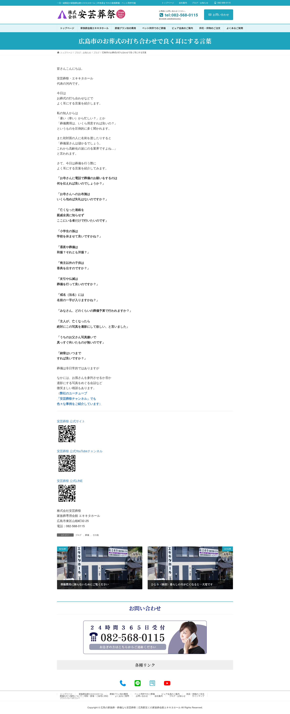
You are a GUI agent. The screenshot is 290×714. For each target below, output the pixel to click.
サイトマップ (198, 695)
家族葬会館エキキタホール (91, 693)
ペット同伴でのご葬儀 (145, 693)
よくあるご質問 (122, 695)
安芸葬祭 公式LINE (70, 480)
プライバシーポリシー (70, 697)
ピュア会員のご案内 (170, 693)
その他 (96, 534)
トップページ (168, 2)
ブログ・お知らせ (200, 2)
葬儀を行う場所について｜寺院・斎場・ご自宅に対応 (84, 695)
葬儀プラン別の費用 (119, 693)
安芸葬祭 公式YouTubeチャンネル (80, 451)
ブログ (78, 534)
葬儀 (87, 534)
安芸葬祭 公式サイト (71, 421)
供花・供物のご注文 (195, 693)
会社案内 (183, 2)
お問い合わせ (221, 14)
